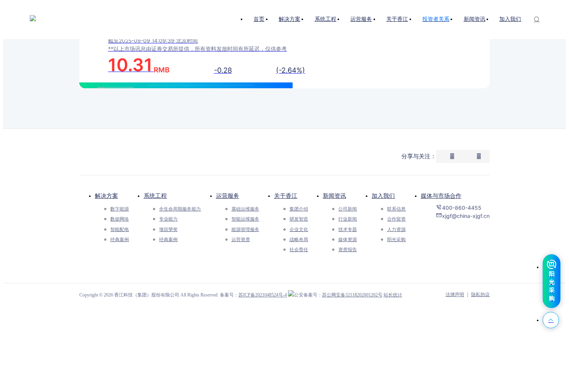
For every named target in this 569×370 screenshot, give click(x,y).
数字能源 (119, 209)
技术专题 (347, 229)
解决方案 (106, 195)
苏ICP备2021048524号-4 (262, 295)
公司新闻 (347, 209)
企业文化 (299, 229)
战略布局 (299, 239)
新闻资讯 (334, 195)
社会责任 (299, 249)
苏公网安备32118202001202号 (352, 295)
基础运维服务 (245, 209)
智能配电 (119, 229)
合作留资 (396, 219)
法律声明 (455, 294)
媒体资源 (347, 239)
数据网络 (119, 219)
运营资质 (240, 239)
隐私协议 (480, 294)
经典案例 (119, 239)
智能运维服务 (245, 219)
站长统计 (393, 295)
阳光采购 (396, 239)
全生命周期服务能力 (180, 209)
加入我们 (383, 195)
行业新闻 (347, 219)
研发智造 (299, 219)
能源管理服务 (245, 229)
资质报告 (347, 249)
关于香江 (285, 195)
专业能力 (168, 219)
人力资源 (396, 229)
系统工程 (155, 195)
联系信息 (396, 209)
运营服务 (227, 195)
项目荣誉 (168, 229)
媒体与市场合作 (441, 195)
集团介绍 (299, 209)
